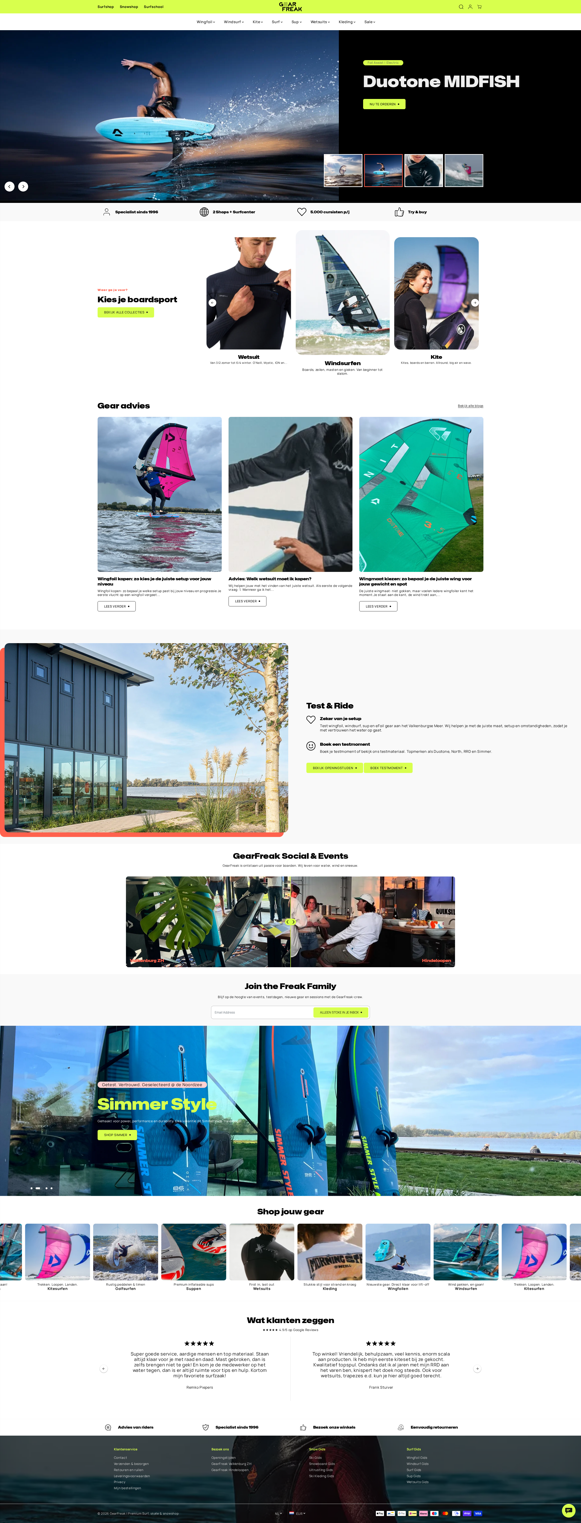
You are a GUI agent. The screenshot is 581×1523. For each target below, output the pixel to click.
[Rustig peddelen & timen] (377, 1252)
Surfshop (106, 6)
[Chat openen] (569, 1511)
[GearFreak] (290, 6)
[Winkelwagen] (479, 7)
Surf (276, 21)
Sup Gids (414, 1476)
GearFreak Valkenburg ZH (232, 1464)
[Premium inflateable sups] (445, 1252)
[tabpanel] (290, 115)
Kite (257, 21)
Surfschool (153, 6)
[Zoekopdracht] (461, 7)
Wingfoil (205, 21)
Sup (296, 21)
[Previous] (10, 187)
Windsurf (233, 21)
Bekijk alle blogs (470, 406)
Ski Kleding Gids (321, 1476)
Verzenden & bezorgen (131, 1464)
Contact (120, 1458)
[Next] (23, 187)
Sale (368, 21)
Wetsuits (319, 21)
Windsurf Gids (418, 1464)
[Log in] (470, 7)
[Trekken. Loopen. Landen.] (308, 1252)
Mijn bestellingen (127, 1488)
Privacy (120, 1482)
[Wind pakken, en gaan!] (240, 1252)
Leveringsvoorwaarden (132, 1476)
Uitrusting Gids (321, 1470)
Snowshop (129, 6)
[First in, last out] (36, 1252)
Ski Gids (315, 1458)
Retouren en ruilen (128, 1470)
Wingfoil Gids (417, 1458)
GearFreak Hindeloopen (230, 1470)
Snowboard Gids (322, 1464)
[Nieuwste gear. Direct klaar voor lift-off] (172, 1252)
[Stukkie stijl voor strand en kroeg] (104, 1252)
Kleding (346, 21)
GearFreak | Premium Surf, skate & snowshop (144, 1513)
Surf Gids (414, 1470)
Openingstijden (224, 1458)
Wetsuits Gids (418, 1482)
